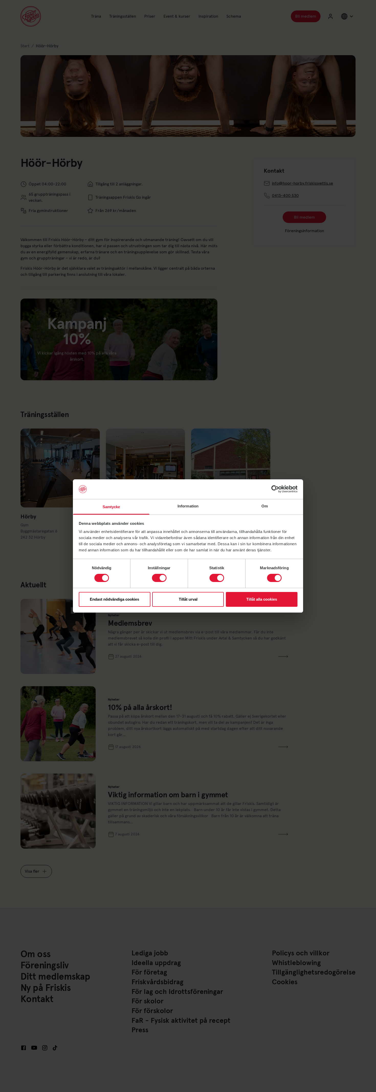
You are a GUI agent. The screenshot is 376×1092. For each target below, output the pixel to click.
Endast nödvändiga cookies (114, 599)
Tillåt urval (188, 599)
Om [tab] (264, 506)
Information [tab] (188, 506)
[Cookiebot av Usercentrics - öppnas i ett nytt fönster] (275, 489)
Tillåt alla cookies (261, 599)
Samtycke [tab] (111, 507)
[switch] (159, 578)
